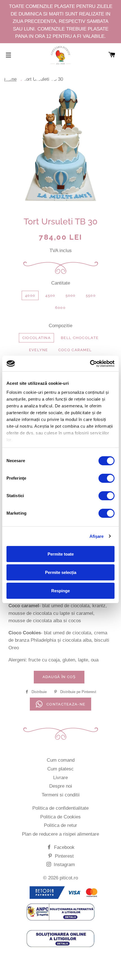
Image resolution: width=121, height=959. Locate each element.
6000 (60, 307)
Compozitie (60, 325)
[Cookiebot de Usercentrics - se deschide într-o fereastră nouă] (90, 363)
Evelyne (38, 350)
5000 (71, 295)
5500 (91, 295)
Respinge (60, 590)
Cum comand (61, 760)
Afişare (96, 536)
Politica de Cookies (60, 817)
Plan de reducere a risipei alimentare (60, 834)
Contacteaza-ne (65, 704)
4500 (50, 295)
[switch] (106, 478)
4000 (30, 295)
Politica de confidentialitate (60, 808)
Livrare (60, 777)
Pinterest (63, 856)
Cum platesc (60, 769)
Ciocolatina (36, 338)
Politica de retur (60, 825)
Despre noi (60, 786)
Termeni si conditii (61, 795)
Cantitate (60, 283)
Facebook (64, 847)
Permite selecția (60, 572)
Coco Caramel (75, 350)
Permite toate (61, 554)
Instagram (63, 864)
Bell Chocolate (79, 338)
